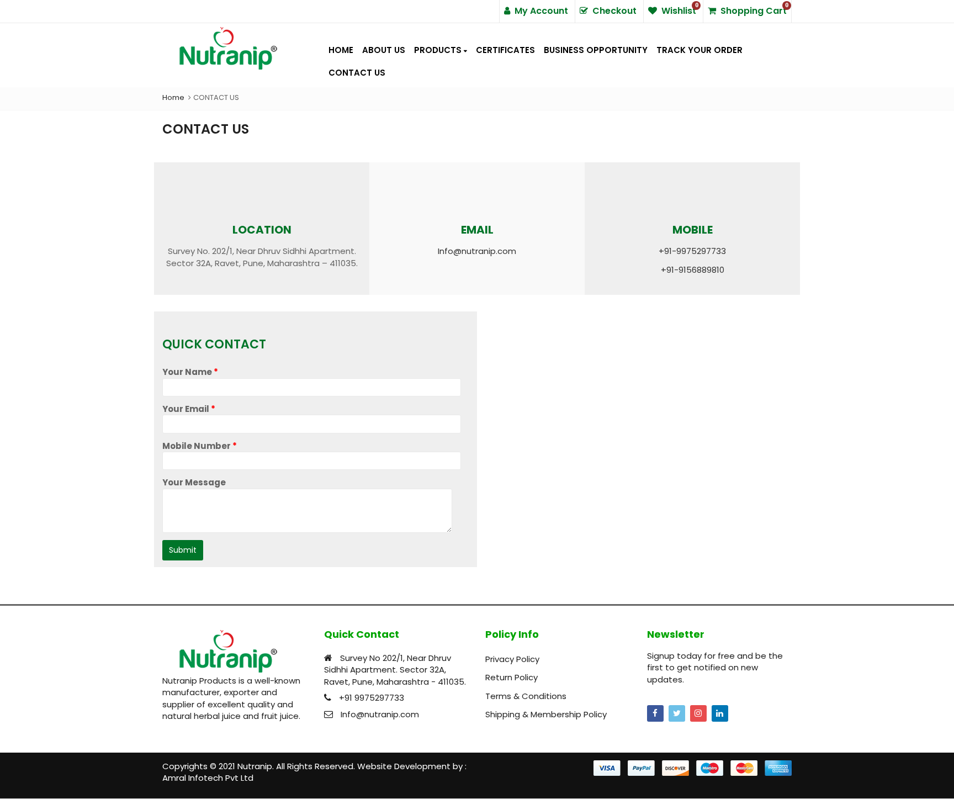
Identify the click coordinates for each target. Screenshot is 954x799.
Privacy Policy (512, 659)
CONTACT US (356, 72)
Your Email (188, 409)
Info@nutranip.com (477, 251)
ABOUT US (383, 50)
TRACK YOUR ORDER (699, 50)
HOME (340, 50)
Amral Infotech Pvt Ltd (207, 778)
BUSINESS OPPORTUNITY (596, 50)
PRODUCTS (439, 50)
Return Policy (511, 677)
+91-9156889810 (692, 270)
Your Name (190, 372)
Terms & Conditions (525, 696)
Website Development (404, 766)
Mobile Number (199, 446)
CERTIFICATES (505, 50)
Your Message (194, 482)
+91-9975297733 (692, 251)
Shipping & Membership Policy (546, 714)
